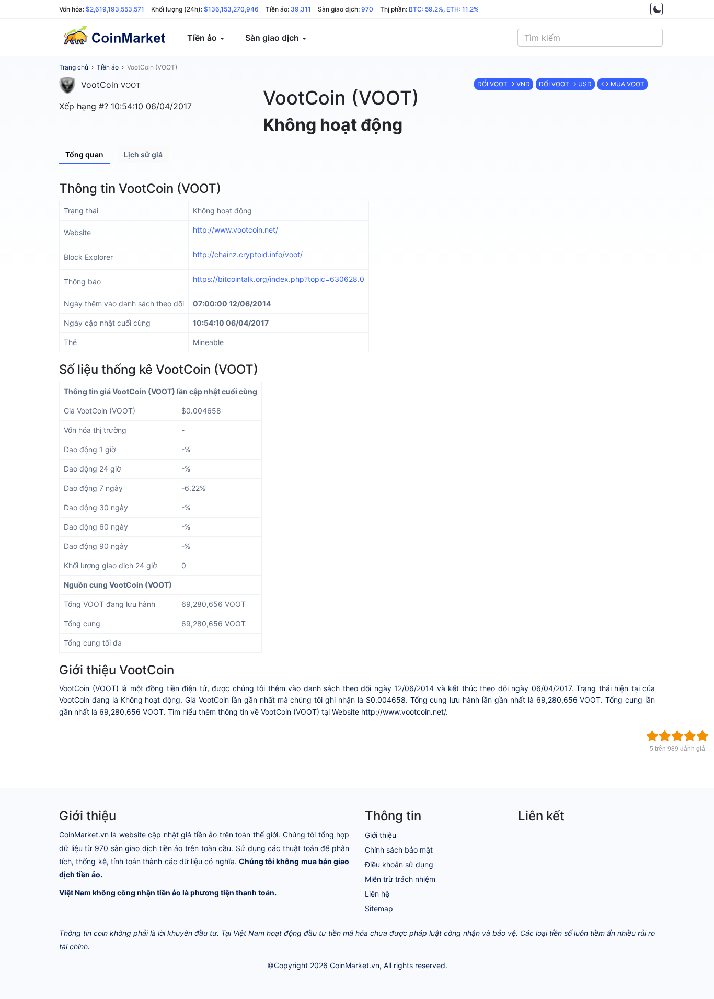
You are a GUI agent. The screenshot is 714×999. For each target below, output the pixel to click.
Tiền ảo (108, 67)
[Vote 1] (652, 736)
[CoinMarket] (114, 38)
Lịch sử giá (143, 154)
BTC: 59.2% (426, 9)
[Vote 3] (677, 736)
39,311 (301, 9)
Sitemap (379, 908)
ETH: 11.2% (462, 9)
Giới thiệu (380, 835)
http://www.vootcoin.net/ (235, 229)
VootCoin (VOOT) (152, 67)
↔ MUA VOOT (622, 84)
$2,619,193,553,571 (115, 9)
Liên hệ (377, 893)
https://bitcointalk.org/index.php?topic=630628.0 (278, 278)
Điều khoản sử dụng (399, 864)
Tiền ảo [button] (203, 37)
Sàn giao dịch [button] (273, 37)
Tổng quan (84, 154)
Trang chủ (73, 67)
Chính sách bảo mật (399, 849)
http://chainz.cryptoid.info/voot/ (248, 254)
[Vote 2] (665, 736)
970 (367, 9)
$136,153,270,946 (231, 9)
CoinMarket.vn (354, 965)
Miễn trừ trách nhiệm (400, 879)
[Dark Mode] (656, 9)
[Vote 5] (702, 736)
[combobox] (590, 38)
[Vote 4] (690, 736)
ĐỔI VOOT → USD (565, 84)
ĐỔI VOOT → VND (503, 84)
